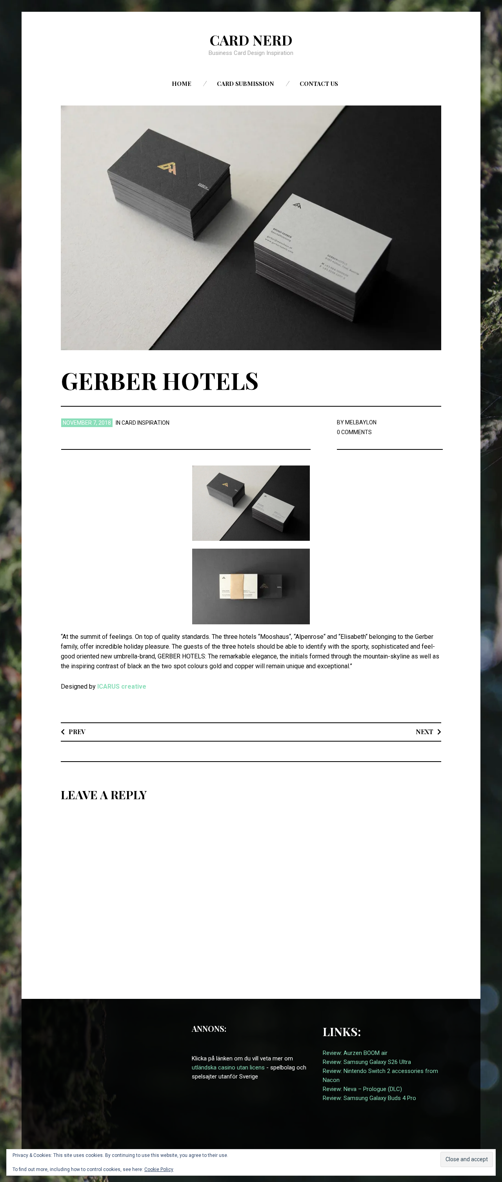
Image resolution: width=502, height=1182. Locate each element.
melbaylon (360, 422)
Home (181, 83)
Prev (77, 731)
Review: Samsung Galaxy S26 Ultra (367, 1062)
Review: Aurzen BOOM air (355, 1053)
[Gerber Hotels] (251, 227)
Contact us (319, 83)
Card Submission (245, 83)
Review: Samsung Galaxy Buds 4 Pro (369, 1098)
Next (424, 731)
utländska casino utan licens (228, 1067)
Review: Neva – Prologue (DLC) (362, 1089)
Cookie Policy (158, 1169)
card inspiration (145, 423)
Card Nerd (251, 39)
